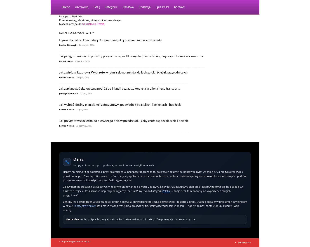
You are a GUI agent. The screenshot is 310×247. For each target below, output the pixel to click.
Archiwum (81, 7)
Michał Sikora (66, 61)
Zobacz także (244, 242)
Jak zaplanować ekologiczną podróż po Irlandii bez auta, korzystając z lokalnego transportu (119, 88)
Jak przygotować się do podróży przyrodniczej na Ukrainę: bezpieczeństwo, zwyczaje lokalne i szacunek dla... (132, 56)
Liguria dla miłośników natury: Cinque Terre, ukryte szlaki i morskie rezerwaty (110, 40)
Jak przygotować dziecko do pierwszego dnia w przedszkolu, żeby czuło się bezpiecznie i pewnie (124, 120)
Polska (166, 191)
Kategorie (111, 7)
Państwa (128, 7)
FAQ (96, 7)
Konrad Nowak (66, 77)
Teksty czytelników (85, 206)
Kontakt (179, 7)
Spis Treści (162, 7)
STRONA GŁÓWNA (93, 23)
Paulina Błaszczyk (67, 45)
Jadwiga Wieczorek (68, 93)
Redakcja (145, 7)
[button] (246, 7)
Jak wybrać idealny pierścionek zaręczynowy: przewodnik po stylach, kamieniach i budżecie (120, 104)
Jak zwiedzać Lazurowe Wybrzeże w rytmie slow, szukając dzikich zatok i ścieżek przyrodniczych (123, 72)
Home (66, 7)
